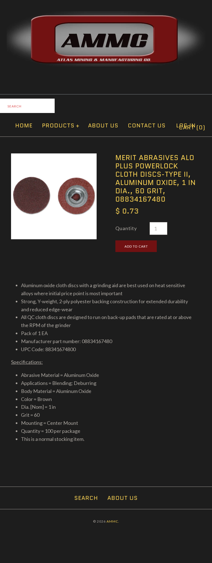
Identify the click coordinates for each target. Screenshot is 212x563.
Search (86, 498)
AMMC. (113, 521)
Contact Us (147, 125)
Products (61, 125)
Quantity (126, 228)
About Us (103, 125)
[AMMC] (106, 15)
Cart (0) (192, 127)
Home (24, 125)
